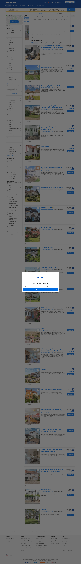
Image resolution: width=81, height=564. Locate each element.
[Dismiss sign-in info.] (57, 273)
